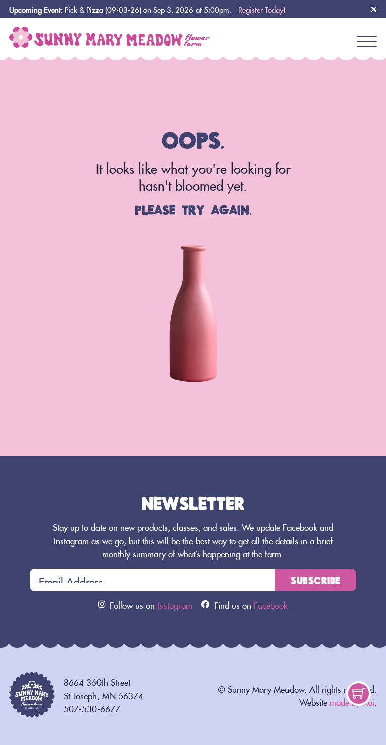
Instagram (174, 604)
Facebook (271, 604)
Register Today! (262, 8)
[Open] (367, 42)
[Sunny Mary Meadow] (109, 34)
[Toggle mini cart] (358, 693)
